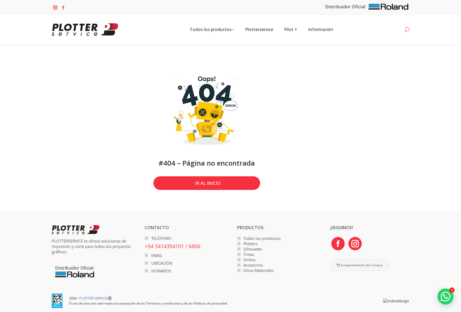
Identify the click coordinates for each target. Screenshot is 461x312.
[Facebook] (338, 243)
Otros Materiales (258, 270)
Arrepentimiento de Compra (361, 265)
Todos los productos (262, 238)
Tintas (248, 254)
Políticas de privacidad (210, 303)
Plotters (250, 243)
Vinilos (249, 259)
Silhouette (252, 249)
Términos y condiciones (163, 303)
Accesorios (253, 265)
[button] (446, 296)
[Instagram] (355, 243)
